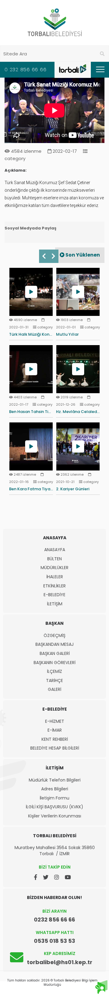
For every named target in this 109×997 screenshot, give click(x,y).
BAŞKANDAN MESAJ (54, 644)
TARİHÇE (54, 681)
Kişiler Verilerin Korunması (54, 816)
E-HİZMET (54, 721)
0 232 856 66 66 (25, 69)
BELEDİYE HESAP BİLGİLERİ (54, 748)
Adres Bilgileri (54, 789)
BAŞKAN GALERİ (55, 653)
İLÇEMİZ (54, 671)
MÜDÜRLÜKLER (54, 568)
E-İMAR (55, 730)
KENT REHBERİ (54, 739)
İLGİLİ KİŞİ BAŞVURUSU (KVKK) (54, 807)
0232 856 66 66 (54, 919)
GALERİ (54, 689)
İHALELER (54, 577)
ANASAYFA (54, 550)
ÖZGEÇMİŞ (54, 635)
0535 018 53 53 (54, 941)
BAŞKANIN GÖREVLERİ (54, 663)
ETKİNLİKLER (54, 586)
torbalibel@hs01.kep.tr (59, 962)
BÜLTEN (54, 559)
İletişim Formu (54, 798)
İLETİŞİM (54, 604)
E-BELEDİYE (54, 595)
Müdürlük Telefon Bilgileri (55, 780)
